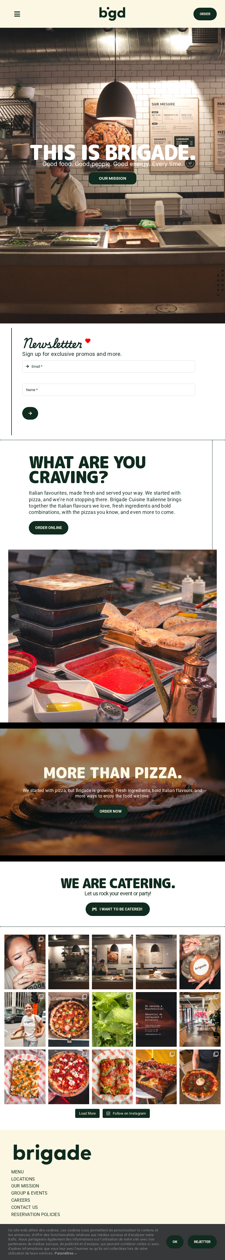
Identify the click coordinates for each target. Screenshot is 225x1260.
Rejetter (202, 1242)
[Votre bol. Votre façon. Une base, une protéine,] (112, 962)
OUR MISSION (112, 178)
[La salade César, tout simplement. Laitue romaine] (112, 1019)
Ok (175, 1242)
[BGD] (112, 8)
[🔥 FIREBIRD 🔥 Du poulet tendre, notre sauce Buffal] (24, 1076)
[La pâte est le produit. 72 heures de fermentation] (199, 1019)
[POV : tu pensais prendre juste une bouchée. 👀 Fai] (24, 962)
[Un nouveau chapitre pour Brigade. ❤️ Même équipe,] (68, 962)
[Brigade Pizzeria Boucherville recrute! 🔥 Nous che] (156, 1019)
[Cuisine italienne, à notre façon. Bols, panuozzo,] (156, 962)
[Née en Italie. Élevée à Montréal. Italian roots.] (24, 1019)
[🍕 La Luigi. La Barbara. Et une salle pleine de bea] (68, 1076)
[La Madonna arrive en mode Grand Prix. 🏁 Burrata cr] (199, 1076)
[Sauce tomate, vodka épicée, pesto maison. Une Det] (112, 1076)
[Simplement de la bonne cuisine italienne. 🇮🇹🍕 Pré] (68, 1019)
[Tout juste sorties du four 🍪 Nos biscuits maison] (199, 962)
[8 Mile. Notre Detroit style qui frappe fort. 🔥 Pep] (156, 1076)
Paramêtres (64, 1253)
